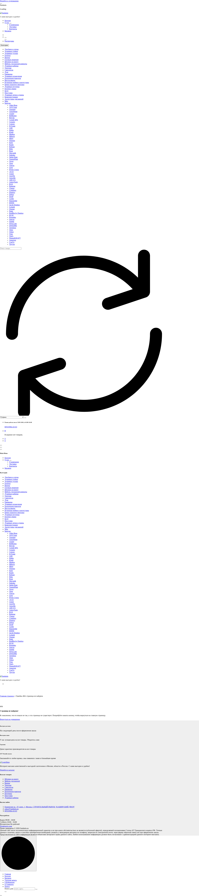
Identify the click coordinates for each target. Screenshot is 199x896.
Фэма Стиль (14, 170)
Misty (11, 138)
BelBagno (13, 116)
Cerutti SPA (13, 120)
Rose (11, 151)
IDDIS (11, 203)
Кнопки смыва (10, 89)
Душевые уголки (11, 53)
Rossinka (12, 217)
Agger (11, 174)
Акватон (12, 240)
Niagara (12, 141)
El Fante (12, 126)
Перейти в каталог (7, 770)
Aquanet (12, 109)
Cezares (12, 122)
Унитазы (8, 68)
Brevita (12, 118)
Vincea (11, 165)
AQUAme (13, 107)
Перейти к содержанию (9, 1)
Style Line (13, 224)
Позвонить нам (6, 826)
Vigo (11, 234)
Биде (6, 91)
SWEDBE (13, 226)
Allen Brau (13, 105)
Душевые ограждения (13, 76)
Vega (11, 163)
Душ (6, 72)
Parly (11, 143)
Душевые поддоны (12, 87)
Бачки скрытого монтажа (14, 85)
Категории (4, 45)
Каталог (8, 21)
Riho (11, 149)
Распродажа (9, 41)
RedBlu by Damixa (16, 213)
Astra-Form (13, 182)
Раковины (8, 74)
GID (11, 128)
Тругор (12, 244)
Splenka (12, 155)
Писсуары (9, 93)
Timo (11, 230)
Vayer (11, 161)
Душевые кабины (11, 66)
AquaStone (13, 112)
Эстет (11, 172)
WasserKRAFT (15, 238)
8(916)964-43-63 (11, 427)
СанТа (11, 242)
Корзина (8, 31)
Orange (12, 209)
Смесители (9, 70)
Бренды (8, 103)
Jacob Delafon (14, 205)
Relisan (12, 147)
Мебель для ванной (12, 781)
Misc (6, 101)
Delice (11, 194)
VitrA (11, 236)
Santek (11, 221)
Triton (11, 232)
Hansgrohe (13, 201)
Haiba (11, 130)
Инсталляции (10, 80)
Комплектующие (11, 97)
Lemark (12, 207)
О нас (7, 23)
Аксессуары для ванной (14, 99)
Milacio (12, 136)
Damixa (12, 192)
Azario (11, 114)
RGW (11, 215)
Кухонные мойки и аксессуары (17, 82)
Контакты (13, 29)
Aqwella (12, 178)
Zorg (11, 168)
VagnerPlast (13, 159)
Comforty (12, 190)
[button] (1, 895)
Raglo (11, 145)
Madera (12, 134)
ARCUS (12, 180)
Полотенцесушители (13, 78)
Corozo (12, 124)
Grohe (11, 199)
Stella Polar (13, 157)
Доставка (12, 27)
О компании (14, 25)
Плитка (7, 55)
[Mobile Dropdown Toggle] (10, 23)
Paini (11, 211)
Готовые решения (11, 60)
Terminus (12, 228)
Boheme (12, 186)
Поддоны (8, 794)
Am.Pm (12, 176)
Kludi (11, 132)
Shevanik (12, 153)
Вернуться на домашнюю (10, 719)
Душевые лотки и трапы (14, 95)
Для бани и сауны (12, 49)
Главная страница (7, 696)
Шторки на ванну (12, 62)
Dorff (11, 197)
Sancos (11, 219)
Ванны (7, 58)
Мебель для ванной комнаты (16, 64)
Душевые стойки (11, 51)
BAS (11, 184)
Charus (11, 188)
